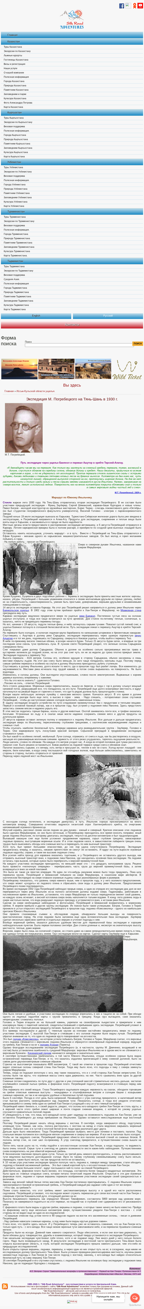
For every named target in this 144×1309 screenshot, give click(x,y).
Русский (108, 315)
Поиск (28, 341)
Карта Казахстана (13, 107)
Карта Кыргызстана (14, 156)
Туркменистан (16, 211)
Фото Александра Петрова (18, 102)
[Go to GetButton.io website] (135, 1305)
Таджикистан (15, 261)
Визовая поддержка (14, 126)
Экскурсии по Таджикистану (18, 270)
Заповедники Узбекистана (18, 197)
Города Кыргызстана (15, 135)
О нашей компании (14, 72)
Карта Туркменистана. (15, 255)
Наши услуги (10, 68)
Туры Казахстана (13, 47)
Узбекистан (14, 161)
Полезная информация (16, 77)
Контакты (72, 324)
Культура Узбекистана (15, 201)
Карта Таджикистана (15, 309)
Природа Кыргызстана (16, 139)
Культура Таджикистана (16, 305)
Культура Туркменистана (17, 251)
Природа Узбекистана (15, 189)
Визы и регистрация (14, 64)
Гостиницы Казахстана (16, 59)
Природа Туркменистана (17, 238)
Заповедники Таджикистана (18, 301)
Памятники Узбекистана (17, 193)
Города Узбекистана (15, 184)
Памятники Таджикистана (17, 296)
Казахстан (14, 41)
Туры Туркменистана (15, 217)
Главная (13, 34)
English (36, 315)
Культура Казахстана (15, 98)
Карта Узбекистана (14, 206)
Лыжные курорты (13, 55)
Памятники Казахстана (16, 90)
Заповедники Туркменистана (19, 247)
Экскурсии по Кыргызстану (18, 122)
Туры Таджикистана (14, 266)
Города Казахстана (14, 81)
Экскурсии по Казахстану (17, 51)
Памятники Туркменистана (18, 242)
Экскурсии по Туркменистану (19, 221)
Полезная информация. (16, 130)
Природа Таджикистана (16, 292)
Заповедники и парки (15, 94)
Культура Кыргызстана (16, 152)
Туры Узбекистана (13, 167)
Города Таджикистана (15, 288)
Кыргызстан (15, 112)
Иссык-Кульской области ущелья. (35, 391)
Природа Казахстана (15, 85)
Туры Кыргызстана (14, 118)
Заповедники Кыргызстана (18, 148)
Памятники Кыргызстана (17, 143)
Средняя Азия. (12, 279)
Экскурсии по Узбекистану (18, 171)
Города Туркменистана (16, 234)
